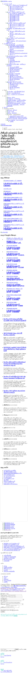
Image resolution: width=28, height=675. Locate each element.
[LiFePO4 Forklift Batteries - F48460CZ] (12, 258)
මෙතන (15, 615)
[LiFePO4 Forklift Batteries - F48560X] (13, 180)
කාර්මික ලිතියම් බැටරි (20, 591)
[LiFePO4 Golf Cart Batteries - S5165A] (12, 251)
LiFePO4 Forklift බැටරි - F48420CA (13, 221)
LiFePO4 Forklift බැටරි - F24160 (13, 291)
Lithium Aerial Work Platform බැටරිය (13, 473)
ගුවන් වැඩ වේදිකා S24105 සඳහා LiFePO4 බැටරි (15, 286)
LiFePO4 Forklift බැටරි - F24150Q (13, 248)
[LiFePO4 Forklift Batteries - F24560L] (15, 296)
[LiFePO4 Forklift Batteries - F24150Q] (12, 245)
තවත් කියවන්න (8, 188)
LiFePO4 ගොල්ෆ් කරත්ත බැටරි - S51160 (15, 266)
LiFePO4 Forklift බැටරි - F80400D (13, 311)
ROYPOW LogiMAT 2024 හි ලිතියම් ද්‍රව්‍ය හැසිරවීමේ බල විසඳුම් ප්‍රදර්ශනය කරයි (15, 349)
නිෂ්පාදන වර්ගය (5, 604)
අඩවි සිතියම (14, 587)
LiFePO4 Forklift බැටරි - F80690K (13, 200)
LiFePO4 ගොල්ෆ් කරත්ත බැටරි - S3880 (15, 305)
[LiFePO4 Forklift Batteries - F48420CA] (13, 218)
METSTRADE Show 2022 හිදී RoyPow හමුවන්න (13, 334)
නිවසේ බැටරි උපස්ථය (17, 157)
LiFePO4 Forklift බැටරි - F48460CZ (13, 260)
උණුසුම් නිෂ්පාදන (5, 587)
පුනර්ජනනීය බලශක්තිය (10, 470)
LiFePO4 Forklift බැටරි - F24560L (13, 299)
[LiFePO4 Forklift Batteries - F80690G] (12, 270)
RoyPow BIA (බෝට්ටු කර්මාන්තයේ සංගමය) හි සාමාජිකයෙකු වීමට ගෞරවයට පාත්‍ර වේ (14, 363)
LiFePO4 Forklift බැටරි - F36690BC (13, 228)
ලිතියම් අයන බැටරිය (19, 588)
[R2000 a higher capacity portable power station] (15, 239)
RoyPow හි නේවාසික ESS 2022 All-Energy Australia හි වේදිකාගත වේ (15, 377)
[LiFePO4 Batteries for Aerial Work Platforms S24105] (12, 282)
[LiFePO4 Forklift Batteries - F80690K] (13, 197)
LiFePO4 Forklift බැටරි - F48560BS (13, 215)
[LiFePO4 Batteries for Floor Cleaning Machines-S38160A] (12, 276)
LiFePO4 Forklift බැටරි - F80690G (13, 273)
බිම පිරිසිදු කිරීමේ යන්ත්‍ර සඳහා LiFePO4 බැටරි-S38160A (15, 279)
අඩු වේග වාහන (8, 477)
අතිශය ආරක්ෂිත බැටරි (9, 481)
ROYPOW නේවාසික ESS (7, 588)
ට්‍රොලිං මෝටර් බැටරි (9, 482)
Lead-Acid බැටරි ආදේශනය (10, 484)
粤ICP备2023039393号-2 (20, 585)
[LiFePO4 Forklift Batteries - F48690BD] (14, 205)
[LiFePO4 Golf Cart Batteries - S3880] (11, 302)
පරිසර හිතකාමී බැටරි (9, 474)
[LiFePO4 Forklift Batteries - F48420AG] (7, 191)
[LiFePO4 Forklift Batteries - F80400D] (12, 308)
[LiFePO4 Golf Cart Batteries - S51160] (12, 264)
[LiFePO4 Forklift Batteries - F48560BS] (14, 212)
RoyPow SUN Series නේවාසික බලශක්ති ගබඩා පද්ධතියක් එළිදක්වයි (15, 319)
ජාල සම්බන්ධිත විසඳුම (9, 475)
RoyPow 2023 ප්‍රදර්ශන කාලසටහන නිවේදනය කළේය (14, 391)
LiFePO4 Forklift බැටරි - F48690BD (13, 207)
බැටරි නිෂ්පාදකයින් (5, 157)
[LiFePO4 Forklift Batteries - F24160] (14, 288)
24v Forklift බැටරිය (8, 156)
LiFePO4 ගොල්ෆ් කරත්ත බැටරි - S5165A (15, 254)
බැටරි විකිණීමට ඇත (9, 478)
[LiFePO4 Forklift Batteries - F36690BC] (14, 226)
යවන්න (2, 611)
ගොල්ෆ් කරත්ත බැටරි (6, 589)
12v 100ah (6, 480)
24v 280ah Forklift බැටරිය (10, 471)
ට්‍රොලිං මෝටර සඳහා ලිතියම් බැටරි (12, 590)
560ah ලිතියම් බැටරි (19, 156)
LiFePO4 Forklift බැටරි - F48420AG (13, 194)
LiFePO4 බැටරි (16, 589)
